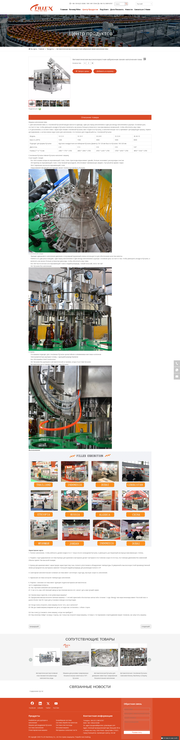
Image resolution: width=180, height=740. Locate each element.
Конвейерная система (64, 720)
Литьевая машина (62, 728)
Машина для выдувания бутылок (40, 725)
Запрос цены (83, 71)
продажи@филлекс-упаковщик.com (102, 725)
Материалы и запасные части (66, 730)
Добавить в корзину (105, 71)
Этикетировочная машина (38, 730)
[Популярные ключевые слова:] (126, 3)
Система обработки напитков (66, 723)
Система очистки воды (64, 725)
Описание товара (90, 117)
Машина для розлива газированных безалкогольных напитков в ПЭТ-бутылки (75, 675)
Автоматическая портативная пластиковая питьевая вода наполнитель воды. (47, 675)
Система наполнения (36, 728)
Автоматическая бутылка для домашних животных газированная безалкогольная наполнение (104, 675)
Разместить (137, 732)
